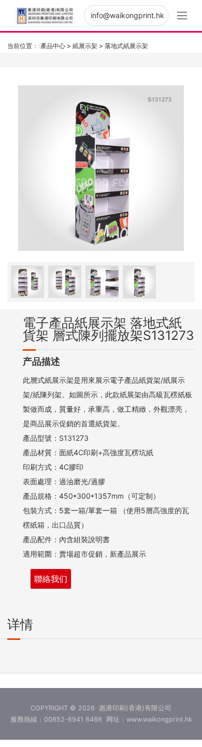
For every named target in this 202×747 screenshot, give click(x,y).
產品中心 (52, 46)
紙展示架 (85, 46)
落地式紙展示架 (126, 46)
